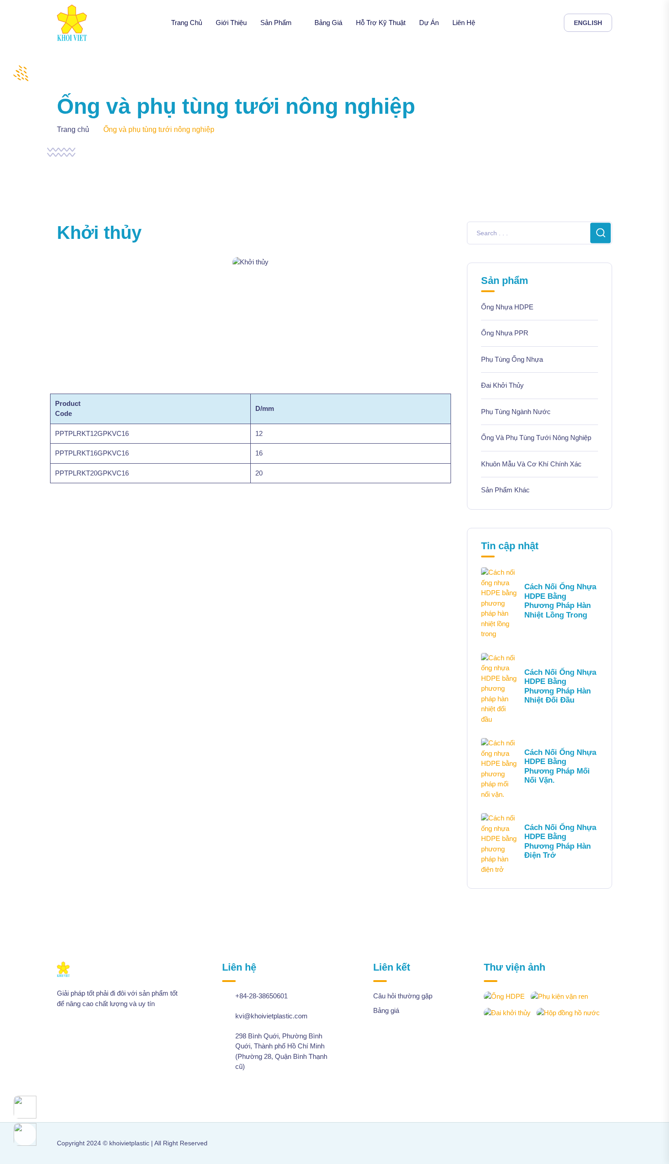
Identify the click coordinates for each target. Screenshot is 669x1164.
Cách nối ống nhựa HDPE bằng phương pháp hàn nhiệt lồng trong (560, 600)
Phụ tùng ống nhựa (512, 359)
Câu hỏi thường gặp (402, 996)
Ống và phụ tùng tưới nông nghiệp (536, 437)
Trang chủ (186, 22)
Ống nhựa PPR (504, 333)
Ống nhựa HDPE (507, 307)
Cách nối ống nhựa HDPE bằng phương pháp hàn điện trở (560, 841)
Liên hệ (463, 22)
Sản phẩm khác (505, 490)
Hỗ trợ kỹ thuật (380, 22)
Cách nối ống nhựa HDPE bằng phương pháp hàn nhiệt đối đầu (560, 686)
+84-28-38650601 (261, 996)
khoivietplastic (129, 1143)
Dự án (429, 22)
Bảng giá (328, 22)
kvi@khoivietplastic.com (271, 1016)
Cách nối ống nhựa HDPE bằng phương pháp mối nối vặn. (560, 766)
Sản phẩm (276, 22)
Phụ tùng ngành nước (516, 411)
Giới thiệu (231, 22)
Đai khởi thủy (502, 385)
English (588, 22)
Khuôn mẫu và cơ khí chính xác (531, 464)
